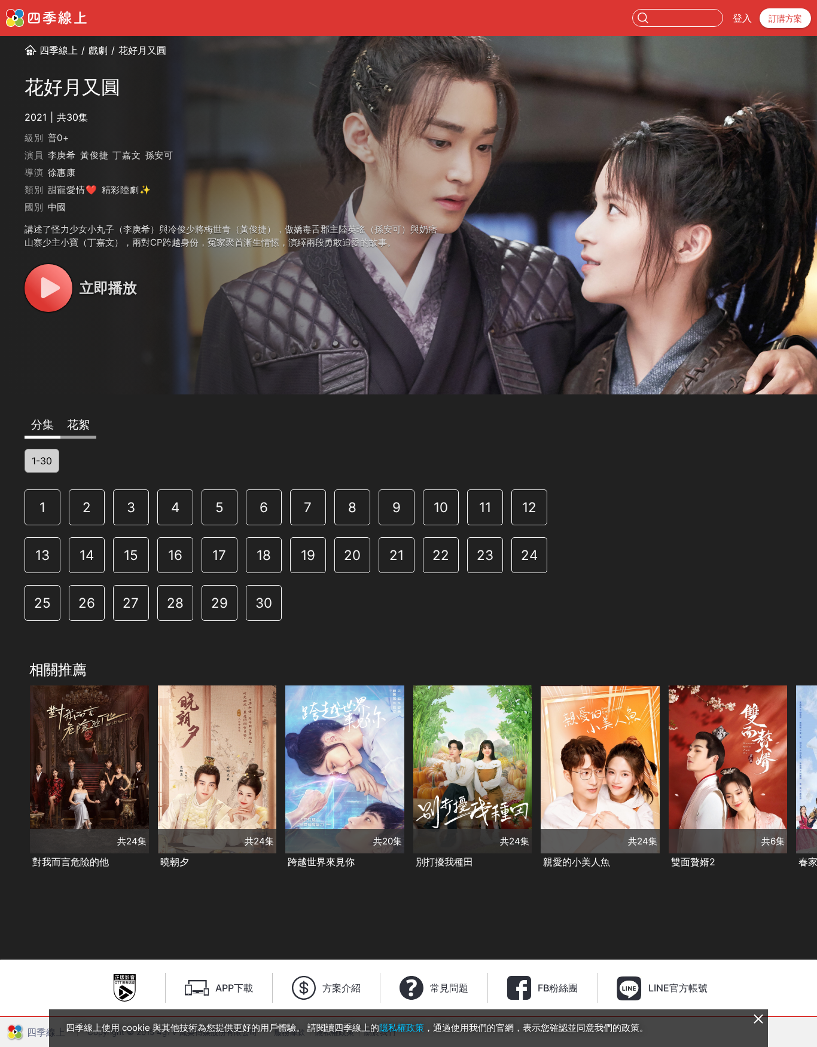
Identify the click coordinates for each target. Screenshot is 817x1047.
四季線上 (58, 50)
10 (441, 507)
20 (352, 555)
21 (396, 555)
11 (485, 507)
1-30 (42, 461)
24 (529, 555)
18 (264, 555)
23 (485, 555)
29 (219, 603)
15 (131, 555)
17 (219, 555)
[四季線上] (46, 18)
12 (529, 507)
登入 (742, 18)
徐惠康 (62, 172)
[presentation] (12, 777)
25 (42, 603)
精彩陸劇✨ (126, 189)
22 (440, 555)
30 (263, 603)
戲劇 (98, 50)
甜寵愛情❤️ (72, 189)
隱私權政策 (401, 1027)
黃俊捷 (94, 155)
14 (87, 555)
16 (175, 555)
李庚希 (62, 155)
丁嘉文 (126, 155)
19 (308, 555)
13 (42, 555)
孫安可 (159, 155)
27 (131, 603)
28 (175, 603)
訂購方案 (785, 18)
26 (86, 603)
